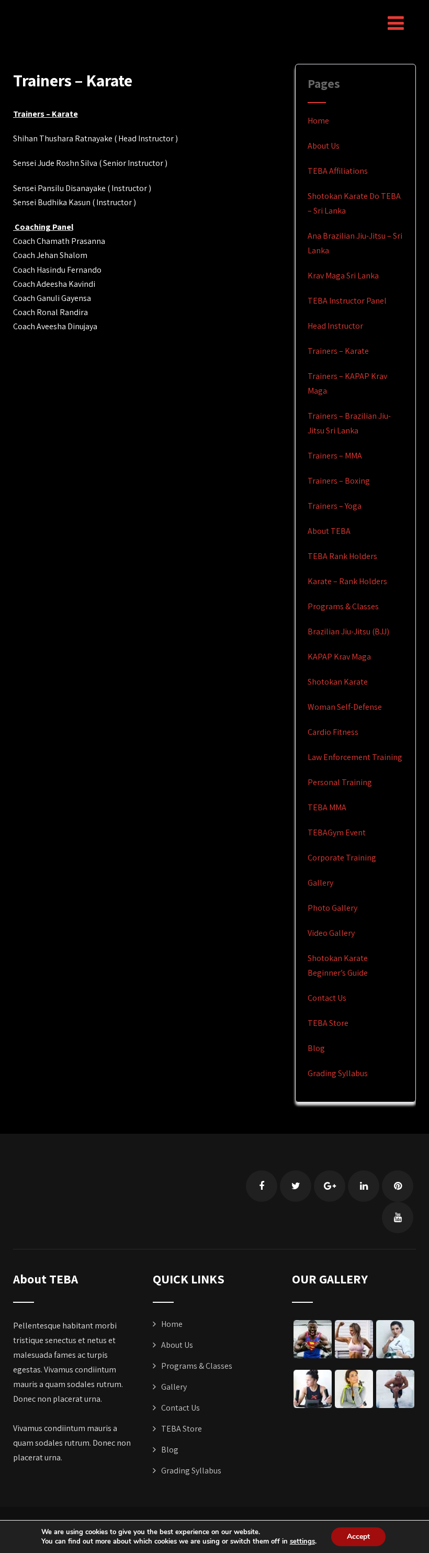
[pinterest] (397, 1186)
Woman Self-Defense (345, 706)
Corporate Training (342, 857)
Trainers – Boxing (339, 480)
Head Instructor (335, 325)
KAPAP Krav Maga (339, 656)
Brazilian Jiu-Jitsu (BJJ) (348, 631)
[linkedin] (363, 1186)
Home (318, 120)
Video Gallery (331, 933)
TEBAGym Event (337, 832)
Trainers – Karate (338, 350)
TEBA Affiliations (338, 170)
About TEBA (329, 531)
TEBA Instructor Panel (347, 300)
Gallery (320, 882)
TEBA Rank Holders (342, 556)
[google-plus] (329, 1186)
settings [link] (302, 1541)
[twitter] (295, 1186)
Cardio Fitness (333, 732)
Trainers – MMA (335, 455)
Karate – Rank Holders (347, 581)
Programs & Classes (343, 606)
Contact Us (327, 997)
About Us (324, 145)
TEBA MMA (327, 807)
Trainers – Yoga (335, 505)
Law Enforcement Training (355, 757)
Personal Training (340, 782)
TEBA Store (328, 1023)
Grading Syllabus (338, 1073)
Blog (316, 1048)
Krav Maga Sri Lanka (343, 275)
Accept (358, 1536)
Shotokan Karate (338, 681)
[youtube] (397, 1217)
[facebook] (261, 1186)
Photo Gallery (332, 907)
